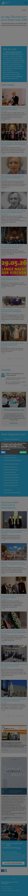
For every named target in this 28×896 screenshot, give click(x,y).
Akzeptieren (23, 452)
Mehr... (3, 452)
